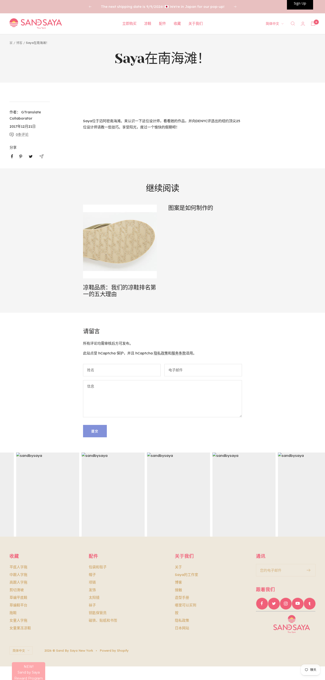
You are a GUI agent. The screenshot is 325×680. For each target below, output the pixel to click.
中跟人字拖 (18, 574)
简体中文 (272, 23)
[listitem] (12, 156)
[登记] (309, 570)
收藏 (177, 23)
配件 (162, 23)
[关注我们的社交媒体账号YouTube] (298, 603)
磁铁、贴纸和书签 (103, 620)
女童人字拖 (18, 620)
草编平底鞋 (18, 597)
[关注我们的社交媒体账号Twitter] (274, 603)
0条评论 (22, 134)
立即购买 (129, 23)
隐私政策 (161, 353)
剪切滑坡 (17, 590)
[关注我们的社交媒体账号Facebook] (262, 603)
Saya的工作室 (186, 574)
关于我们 (195, 23)
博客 (19, 43)
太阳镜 (94, 597)
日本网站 (182, 628)
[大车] (313, 23)
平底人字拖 (18, 567)
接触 (178, 590)
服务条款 (179, 353)
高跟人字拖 (18, 582)
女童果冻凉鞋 (20, 628)
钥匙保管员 (98, 612)
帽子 (92, 574)
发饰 (92, 590)
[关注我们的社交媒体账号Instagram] (286, 603)
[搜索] (293, 23)
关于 (178, 567)
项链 (92, 582)
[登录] (303, 24)
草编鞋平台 (18, 605)
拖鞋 (13, 612)
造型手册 (182, 597)
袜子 (92, 605)
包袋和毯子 (98, 567)
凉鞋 (147, 23)
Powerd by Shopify (114, 650)
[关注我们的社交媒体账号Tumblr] (309, 603)
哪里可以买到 (185, 605)
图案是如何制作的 (190, 208)
